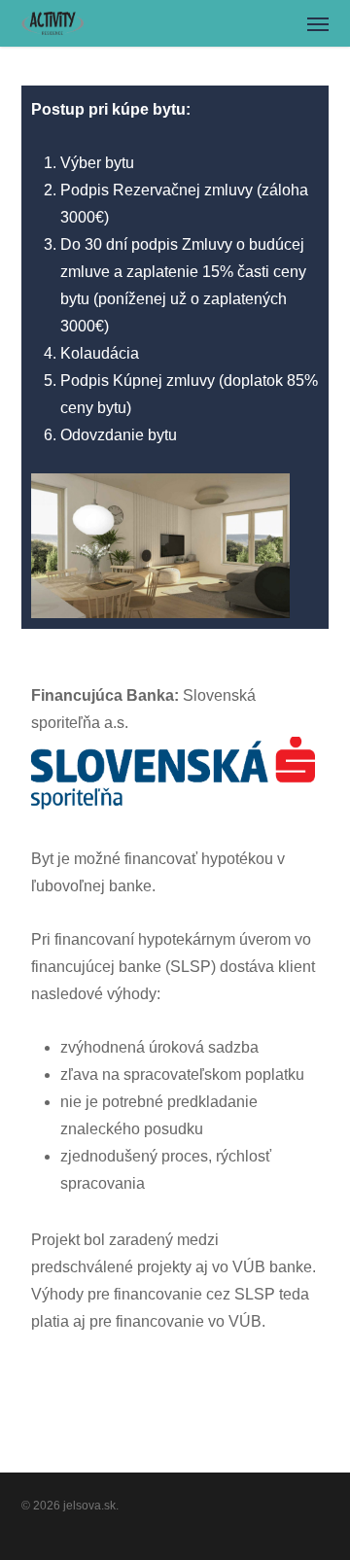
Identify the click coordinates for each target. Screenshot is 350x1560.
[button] (318, 23)
